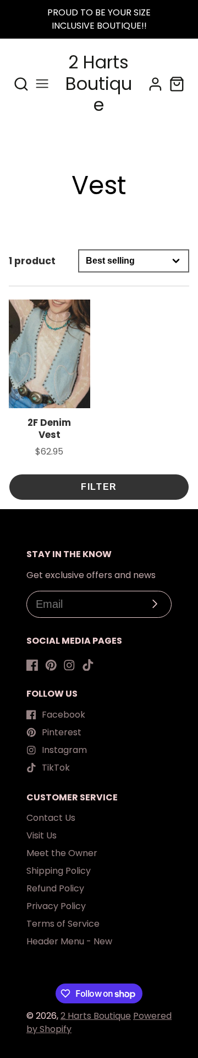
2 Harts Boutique (96, 1015)
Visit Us (41, 835)
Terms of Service (63, 923)
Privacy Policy (56, 906)
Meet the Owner (61, 853)
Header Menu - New (69, 941)
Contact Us (50, 817)
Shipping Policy (58, 870)
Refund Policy (55, 888)
